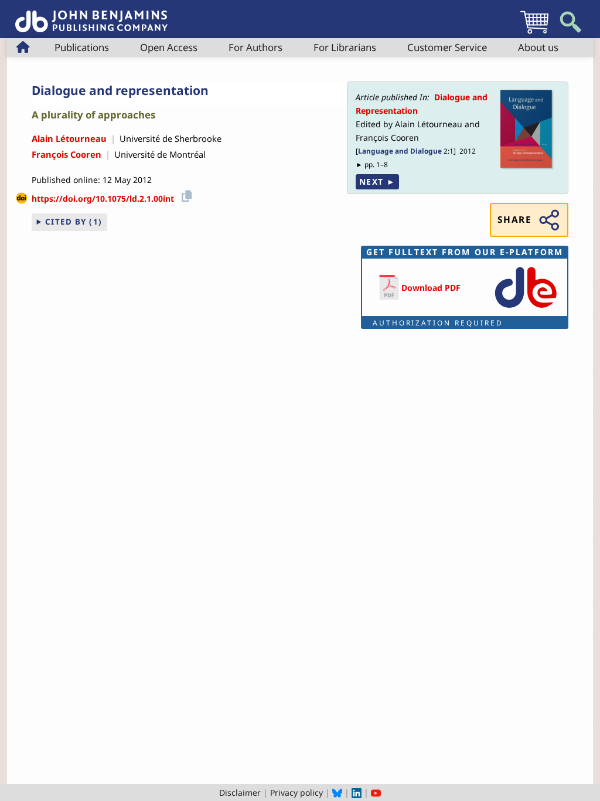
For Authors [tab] (255, 47)
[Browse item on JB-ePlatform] (525, 308)
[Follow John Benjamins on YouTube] (376, 792)
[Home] (91, 15)
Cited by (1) (74, 221)
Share (514, 219)
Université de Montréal (160, 154)
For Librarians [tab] (344, 47)
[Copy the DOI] (185, 194)
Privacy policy (296, 792)
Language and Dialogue (400, 150)
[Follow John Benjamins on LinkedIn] (357, 792)
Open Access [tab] (168, 47)
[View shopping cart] (534, 33)
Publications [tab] (81, 47)
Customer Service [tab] (447, 47)
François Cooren (66, 154)
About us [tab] (538, 47)
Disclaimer (240, 792)
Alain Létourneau (69, 138)
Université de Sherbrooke (170, 138)
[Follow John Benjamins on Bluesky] (337, 792)
